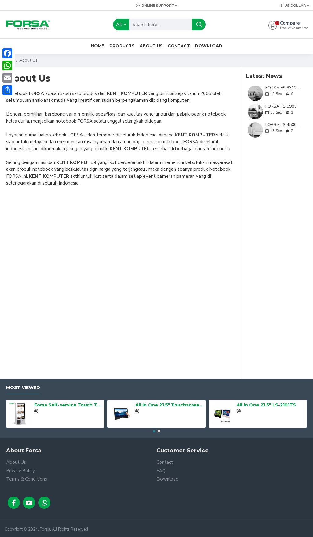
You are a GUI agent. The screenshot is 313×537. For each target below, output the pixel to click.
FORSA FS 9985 (280, 106)
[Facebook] (7, 53)
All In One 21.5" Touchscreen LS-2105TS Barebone (169, 405)
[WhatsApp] (7, 65)
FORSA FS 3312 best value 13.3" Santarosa (284, 88)
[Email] (7, 78)
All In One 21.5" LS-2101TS (266, 405)
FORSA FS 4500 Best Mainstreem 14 (284, 124)
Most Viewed (23, 387)
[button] (154, 431)
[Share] (7, 90)
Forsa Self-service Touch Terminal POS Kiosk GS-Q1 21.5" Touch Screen (68, 405)
